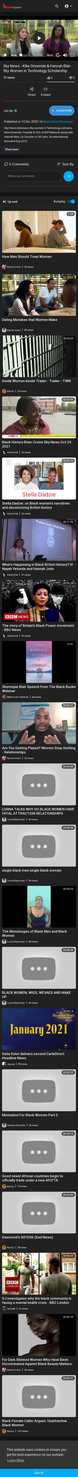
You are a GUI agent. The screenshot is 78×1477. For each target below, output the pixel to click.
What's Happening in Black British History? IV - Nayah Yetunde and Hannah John (38, 566)
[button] (68, 6)
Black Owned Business (58, 121)
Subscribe (64, 110)
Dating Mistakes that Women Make (29, 320)
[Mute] (65, 55)
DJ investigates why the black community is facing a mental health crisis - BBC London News (36, 1302)
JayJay (9, 110)
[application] (39, 38)
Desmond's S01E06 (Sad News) (27, 1237)
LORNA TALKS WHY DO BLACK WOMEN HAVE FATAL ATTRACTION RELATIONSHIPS (38, 811)
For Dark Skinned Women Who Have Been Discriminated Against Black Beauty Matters (37, 1362)
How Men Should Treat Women (27, 256)
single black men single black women (31, 870)
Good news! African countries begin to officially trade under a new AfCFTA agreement (32, 1180)
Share (32, 94)
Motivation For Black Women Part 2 (30, 1115)
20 (58, 55)
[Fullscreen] (72, 55)
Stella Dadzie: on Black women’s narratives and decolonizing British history (36, 505)
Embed (45, 94)
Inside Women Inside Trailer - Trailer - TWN (36, 381)
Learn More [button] (15, 1460)
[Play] (5, 55)
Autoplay (60, 201)
